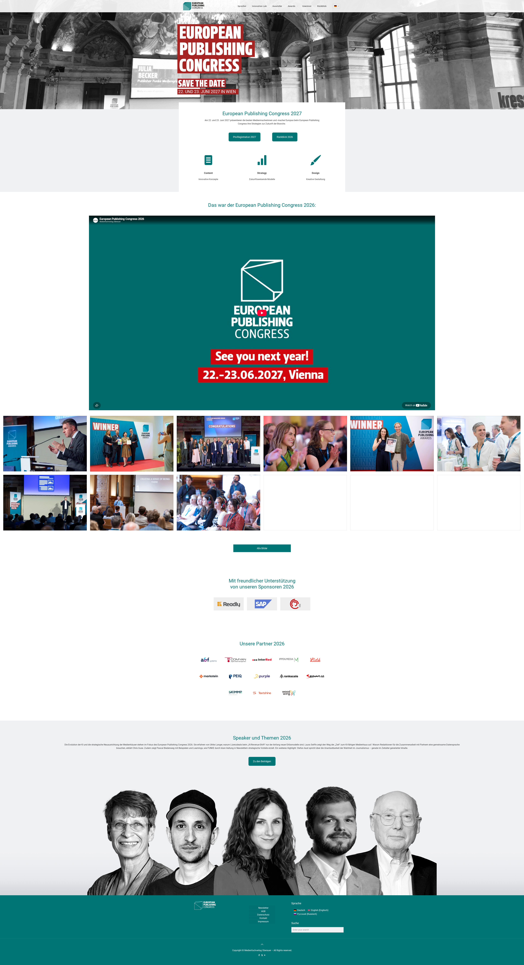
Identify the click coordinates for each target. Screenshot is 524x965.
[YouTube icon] (265, 955)
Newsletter (263, 908)
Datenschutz (263, 914)
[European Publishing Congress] (194, 6)
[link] (229, 603)
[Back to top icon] (262, 944)
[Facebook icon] (259, 955)
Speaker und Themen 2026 (262, 738)
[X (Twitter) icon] (262, 955)
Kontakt (263, 918)
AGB (263, 911)
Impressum (263, 921)
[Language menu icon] (336, 6)
